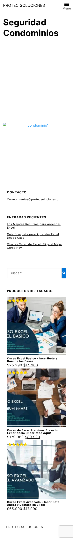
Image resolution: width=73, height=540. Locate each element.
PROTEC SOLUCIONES (24, 5)
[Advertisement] (36, 79)
